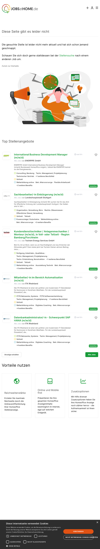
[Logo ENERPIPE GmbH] (6, 156)
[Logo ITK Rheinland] (6, 279)
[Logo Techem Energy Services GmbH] (6, 233)
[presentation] (87, 8)
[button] (96, 155)
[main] (50, 222)
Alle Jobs (17, 161)
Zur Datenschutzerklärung (34, 532)
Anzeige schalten (11, 355)
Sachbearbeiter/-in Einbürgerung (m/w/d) (38, 194)
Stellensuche (66, 55)
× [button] (97, 522)
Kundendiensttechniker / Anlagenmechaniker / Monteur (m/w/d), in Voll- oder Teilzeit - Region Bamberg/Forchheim (41, 234)
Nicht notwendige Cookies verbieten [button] (79, 537)
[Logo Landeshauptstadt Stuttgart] (6, 196)
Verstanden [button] (78, 531)
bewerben (93, 186)
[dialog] (50, 534)
